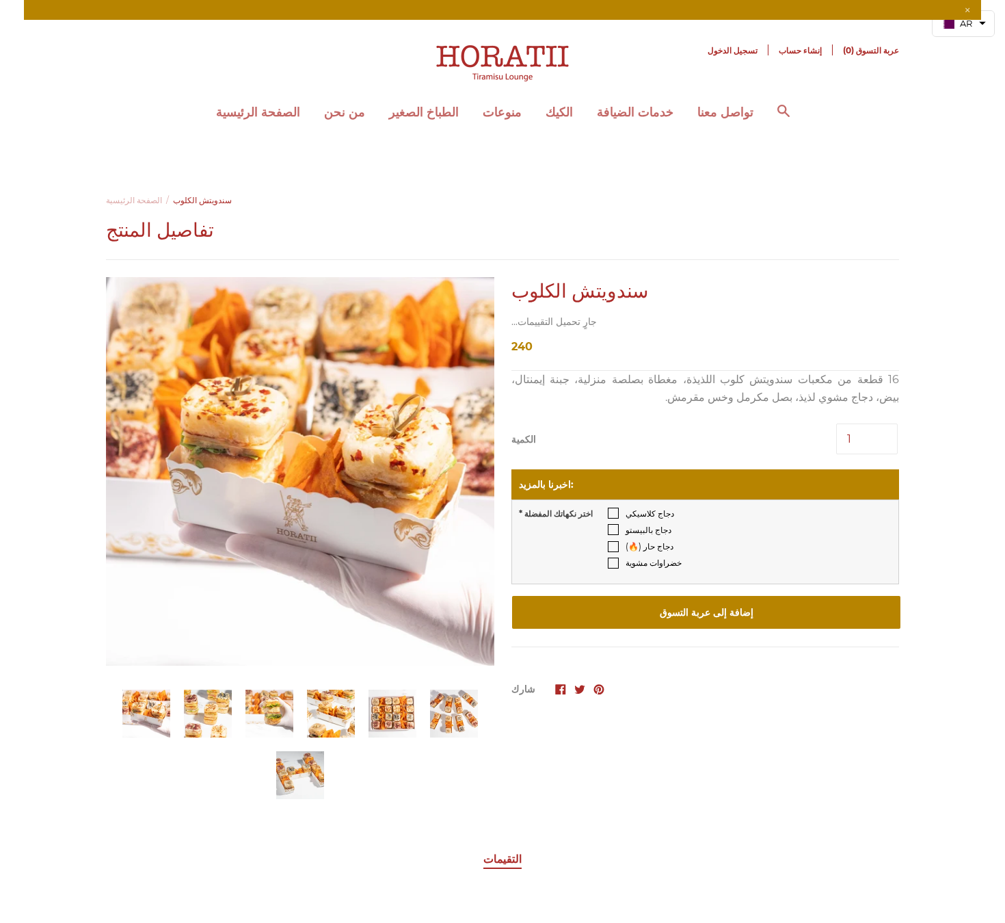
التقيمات (502, 859)
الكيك (559, 112)
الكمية (523, 439)
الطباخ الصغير (424, 112)
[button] (963, 23)
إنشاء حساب (800, 50)
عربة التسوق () (871, 50)
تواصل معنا (725, 112)
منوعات (502, 112)
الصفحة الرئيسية (258, 112)
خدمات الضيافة (635, 112)
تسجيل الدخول (733, 50)
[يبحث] (783, 118)
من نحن (344, 112)
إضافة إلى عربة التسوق (706, 612)
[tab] (502, 860)
